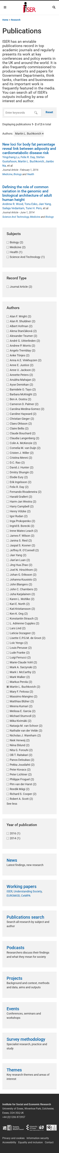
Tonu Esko (30, 204)
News (12, 860)
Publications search (25, 917)
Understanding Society (28, 891)
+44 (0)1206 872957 (13, 1117)
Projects (14, 978)
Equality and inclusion (30, 1142)
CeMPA (26, 895)
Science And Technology (15, 216)
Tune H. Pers (34, 208)
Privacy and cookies (13, 1138)
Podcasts (15, 947)
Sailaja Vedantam (13, 208)
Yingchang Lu (10, 157)
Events (13, 1008)
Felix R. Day (28, 157)
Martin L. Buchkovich (31, 161)
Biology (18, 174)
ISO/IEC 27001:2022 (52, 1127)
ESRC (13, 1127)
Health (30, 174)
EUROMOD (13, 895)
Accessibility (9, 1142)
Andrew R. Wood (12, 204)
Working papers (22, 886)
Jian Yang (45, 204)
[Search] (54, 7)
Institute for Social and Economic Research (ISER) (29, 7)
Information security (38, 1138)
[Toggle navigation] (5, 7)
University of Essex (35, 1127)
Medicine (7, 174)
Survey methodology (26, 1039)
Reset (49, 112)
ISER (9, 891)
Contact (49, 1142)
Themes (14, 1070)
